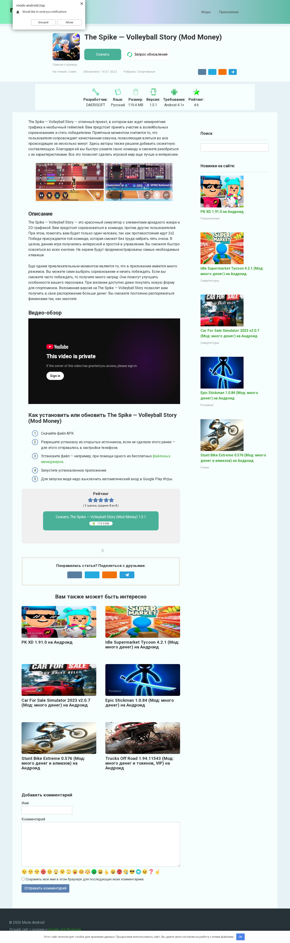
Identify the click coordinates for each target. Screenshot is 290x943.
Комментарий (33, 819)
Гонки (205, 467)
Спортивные (146, 71)
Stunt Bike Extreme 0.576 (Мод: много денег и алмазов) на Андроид (53, 763)
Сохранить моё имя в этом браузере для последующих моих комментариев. (85, 879)
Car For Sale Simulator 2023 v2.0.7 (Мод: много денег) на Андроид (56, 703)
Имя (25, 803)
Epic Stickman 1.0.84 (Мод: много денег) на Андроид (139, 703)
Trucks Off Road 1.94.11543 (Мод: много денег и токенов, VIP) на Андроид (139, 763)
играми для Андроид (64, 929)
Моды (206, 12)
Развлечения (210, 218)
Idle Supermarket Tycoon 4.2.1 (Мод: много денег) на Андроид (142, 645)
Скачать (102, 54)
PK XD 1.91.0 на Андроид (47, 642)
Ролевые (207, 405)
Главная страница (65, 64)
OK (240, 936)
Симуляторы (210, 280)
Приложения (229, 12)
